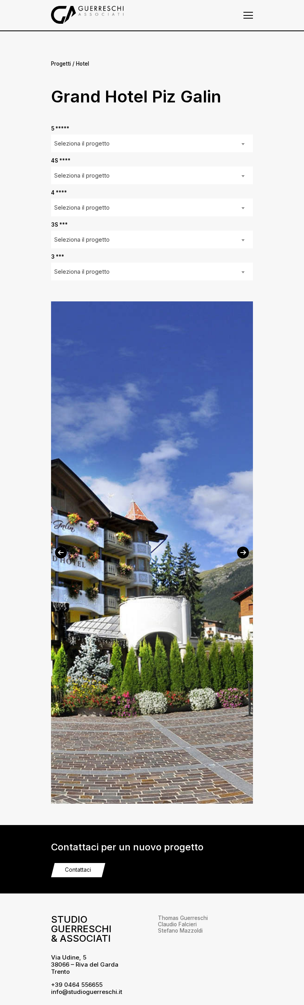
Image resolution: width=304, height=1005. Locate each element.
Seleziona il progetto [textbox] (82, 143)
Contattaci (78, 870)
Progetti (61, 64)
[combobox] (152, 143)
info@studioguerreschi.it (86, 992)
